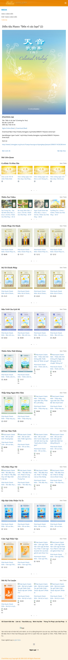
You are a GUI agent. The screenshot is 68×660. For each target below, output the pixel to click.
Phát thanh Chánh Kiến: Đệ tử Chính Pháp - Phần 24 (40, 292)
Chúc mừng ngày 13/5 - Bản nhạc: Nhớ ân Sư (57, 178)
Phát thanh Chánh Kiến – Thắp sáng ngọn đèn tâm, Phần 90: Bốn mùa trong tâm (25, 417)
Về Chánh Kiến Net (7, 621)
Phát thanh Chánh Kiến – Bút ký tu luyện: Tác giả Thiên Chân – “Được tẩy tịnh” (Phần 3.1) (25, 597)
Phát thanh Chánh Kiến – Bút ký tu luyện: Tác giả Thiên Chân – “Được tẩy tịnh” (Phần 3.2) (8, 605)
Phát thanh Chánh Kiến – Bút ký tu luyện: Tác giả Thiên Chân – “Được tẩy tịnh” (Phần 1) (57, 597)
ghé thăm (18, 640)
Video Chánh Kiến (7, 14)
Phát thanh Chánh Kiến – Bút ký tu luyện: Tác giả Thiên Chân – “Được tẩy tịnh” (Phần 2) (41, 597)
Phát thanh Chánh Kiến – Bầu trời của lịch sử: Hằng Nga (7, 334)
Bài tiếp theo (61, 151)
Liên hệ (18, 621)
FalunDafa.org (26, 621)
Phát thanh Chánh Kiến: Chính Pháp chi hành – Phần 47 (57, 251)
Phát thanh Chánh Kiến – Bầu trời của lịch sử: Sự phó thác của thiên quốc (40, 334)
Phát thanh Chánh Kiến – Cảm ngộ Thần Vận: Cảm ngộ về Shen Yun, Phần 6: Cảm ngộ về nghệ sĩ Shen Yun (57, 555)
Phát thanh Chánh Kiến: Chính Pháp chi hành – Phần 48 (41, 251)
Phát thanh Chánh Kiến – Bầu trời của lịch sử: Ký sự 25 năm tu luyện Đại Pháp (24, 334)
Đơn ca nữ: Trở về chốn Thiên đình (7, 178)
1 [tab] (31, 190)
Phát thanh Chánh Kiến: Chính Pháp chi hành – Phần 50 (8, 251)
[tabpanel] (8, 174)
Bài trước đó (6, 151)
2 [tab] (34, 190)
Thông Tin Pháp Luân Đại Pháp (54, 621)
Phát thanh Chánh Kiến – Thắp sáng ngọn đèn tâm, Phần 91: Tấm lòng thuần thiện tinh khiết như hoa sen (8, 417)
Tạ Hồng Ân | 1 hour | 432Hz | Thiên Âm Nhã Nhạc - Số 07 (57, 212)
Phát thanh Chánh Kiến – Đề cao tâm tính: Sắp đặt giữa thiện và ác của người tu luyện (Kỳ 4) (8, 525)
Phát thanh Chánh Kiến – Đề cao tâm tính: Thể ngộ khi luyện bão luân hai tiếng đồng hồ (56, 448)
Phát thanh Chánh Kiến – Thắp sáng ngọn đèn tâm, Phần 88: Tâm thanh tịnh (57, 399)
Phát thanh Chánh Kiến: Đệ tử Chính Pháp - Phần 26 (7, 292)
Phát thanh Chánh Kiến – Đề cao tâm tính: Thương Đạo (7, 443)
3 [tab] (37, 190)
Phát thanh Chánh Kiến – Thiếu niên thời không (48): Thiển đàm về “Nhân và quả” (41, 357)
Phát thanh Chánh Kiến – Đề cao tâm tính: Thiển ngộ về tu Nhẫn (24, 445)
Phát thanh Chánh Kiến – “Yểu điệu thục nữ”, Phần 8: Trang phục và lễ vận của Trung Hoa (25, 483)
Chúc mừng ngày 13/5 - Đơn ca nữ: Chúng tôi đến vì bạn (41, 178)
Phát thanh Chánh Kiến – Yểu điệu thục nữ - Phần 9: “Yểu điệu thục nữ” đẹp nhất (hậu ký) (8, 483)
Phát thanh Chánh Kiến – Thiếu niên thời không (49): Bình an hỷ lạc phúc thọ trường (25, 376)
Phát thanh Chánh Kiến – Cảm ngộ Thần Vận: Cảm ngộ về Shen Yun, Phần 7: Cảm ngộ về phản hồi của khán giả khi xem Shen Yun (41, 558)
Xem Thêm (63, 163)
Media (4, 10)
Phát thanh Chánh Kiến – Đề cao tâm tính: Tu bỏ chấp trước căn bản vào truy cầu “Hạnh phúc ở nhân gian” (41, 450)
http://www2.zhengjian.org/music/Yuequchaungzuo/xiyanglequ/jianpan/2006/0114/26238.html (34, 144)
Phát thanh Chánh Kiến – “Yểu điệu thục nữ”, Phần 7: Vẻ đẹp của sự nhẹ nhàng (41, 481)
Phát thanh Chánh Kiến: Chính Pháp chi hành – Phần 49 (25, 251)
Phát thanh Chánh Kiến (9, 17)
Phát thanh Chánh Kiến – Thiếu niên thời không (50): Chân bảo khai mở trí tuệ (8, 376)
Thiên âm (4, 20)
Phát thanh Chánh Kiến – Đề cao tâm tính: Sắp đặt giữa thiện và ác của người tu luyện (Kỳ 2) (41, 525)
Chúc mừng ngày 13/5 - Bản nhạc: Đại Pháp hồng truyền (25, 178)
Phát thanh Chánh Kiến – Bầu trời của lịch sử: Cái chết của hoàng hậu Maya (56, 334)
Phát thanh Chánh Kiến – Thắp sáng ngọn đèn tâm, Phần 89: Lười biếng (41, 399)
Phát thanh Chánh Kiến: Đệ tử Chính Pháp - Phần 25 (23, 292)
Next (65, 175)
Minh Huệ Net (37, 621)
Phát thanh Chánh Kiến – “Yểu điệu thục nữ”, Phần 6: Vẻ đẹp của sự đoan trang (57, 481)
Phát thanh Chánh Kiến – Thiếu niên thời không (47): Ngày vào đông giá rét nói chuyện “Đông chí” (57, 357)
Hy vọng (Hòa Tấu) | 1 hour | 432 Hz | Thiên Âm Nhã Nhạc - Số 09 (25, 212)
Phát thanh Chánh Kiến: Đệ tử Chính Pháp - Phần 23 (56, 292)
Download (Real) (21, 128)
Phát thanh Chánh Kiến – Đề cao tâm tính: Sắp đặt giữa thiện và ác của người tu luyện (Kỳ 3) (24, 525)
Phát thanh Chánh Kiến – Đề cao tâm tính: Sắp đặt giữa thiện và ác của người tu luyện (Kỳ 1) (57, 525)
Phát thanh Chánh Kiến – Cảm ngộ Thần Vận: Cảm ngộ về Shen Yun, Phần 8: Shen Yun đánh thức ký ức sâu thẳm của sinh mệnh (25, 563)
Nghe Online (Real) (8, 128)
